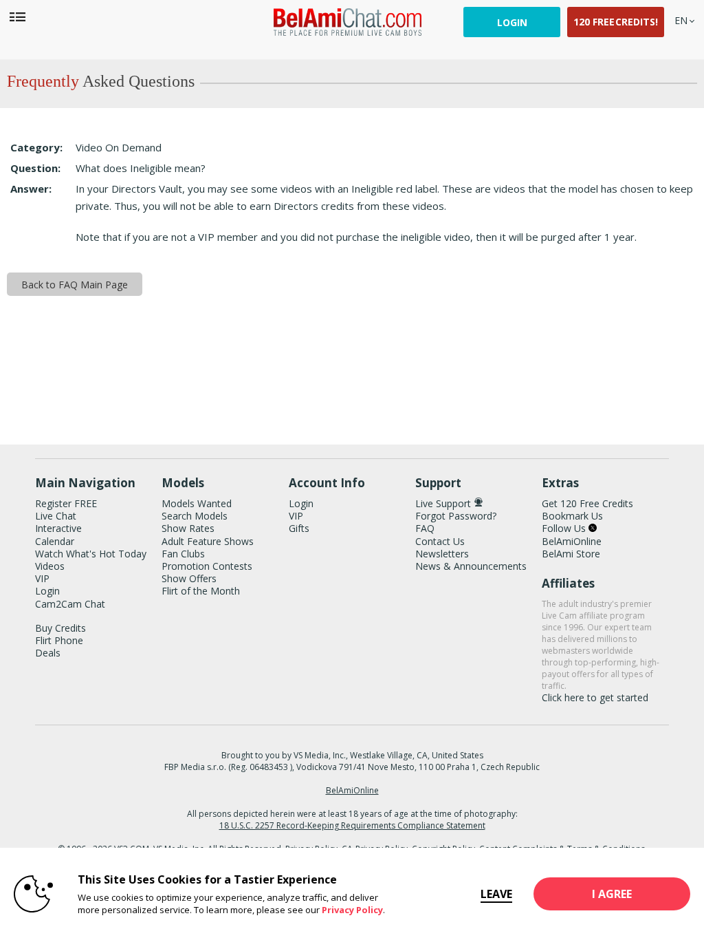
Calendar (54, 541)
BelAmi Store (571, 553)
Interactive (58, 528)
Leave (496, 893)
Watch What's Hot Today (90, 553)
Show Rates (188, 528)
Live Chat (55, 515)
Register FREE (66, 503)
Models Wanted (197, 503)
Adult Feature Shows (208, 541)
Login (512, 22)
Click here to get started (595, 697)
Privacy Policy (352, 910)
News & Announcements (471, 566)
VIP (42, 578)
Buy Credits (60, 627)
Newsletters (442, 553)
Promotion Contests (207, 566)
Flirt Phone (59, 640)
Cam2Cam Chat (70, 603)
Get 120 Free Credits (587, 503)
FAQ (424, 528)
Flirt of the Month (201, 590)
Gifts (299, 528)
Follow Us (565, 528)
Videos (50, 566)
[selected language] (681, 20)
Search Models (195, 515)
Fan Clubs (183, 553)
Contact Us (440, 541)
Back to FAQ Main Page (74, 284)
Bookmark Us (572, 515)
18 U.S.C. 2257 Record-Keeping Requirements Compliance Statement (352, 825)
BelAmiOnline (572, 541)
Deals (47, 652)
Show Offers (189, 578)
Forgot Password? (455, 515)
